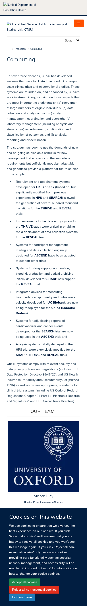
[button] (79, 23)
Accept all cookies (24, 582)
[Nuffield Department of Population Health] (25, 7)
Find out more (22, 597)
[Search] (77, 40)
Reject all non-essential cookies (34, 589)
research (21, 49)
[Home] (10, 48)
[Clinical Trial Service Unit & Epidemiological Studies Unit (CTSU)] (37, 25)
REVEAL (27, 284)
